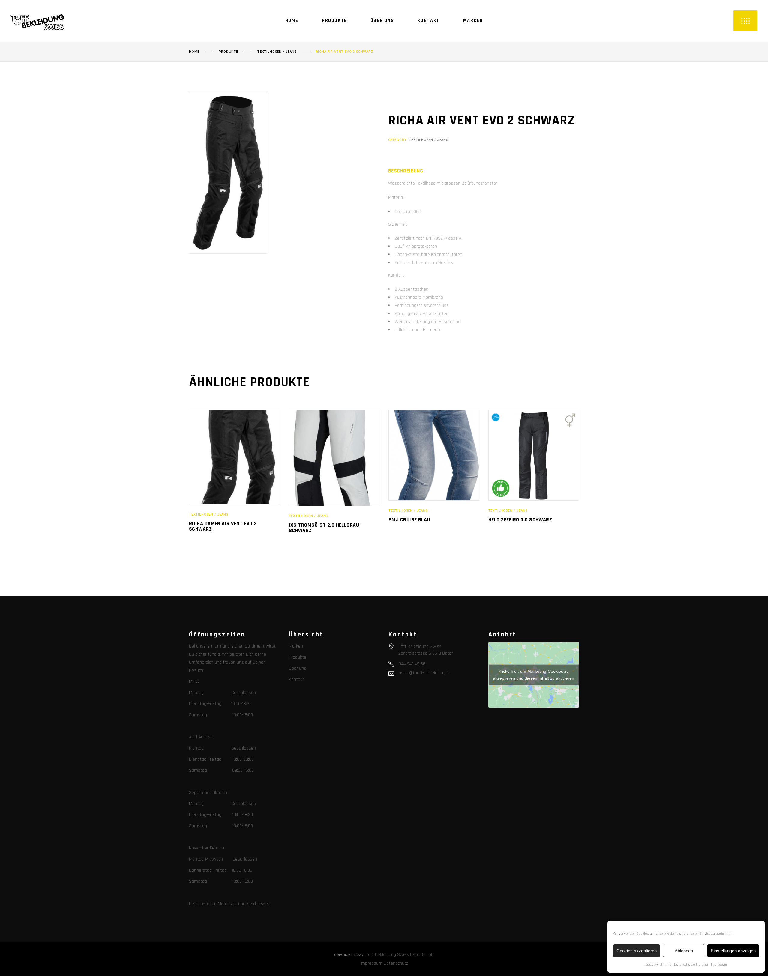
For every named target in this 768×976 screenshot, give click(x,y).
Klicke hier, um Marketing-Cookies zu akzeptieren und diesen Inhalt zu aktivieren (533, 675)
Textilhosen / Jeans (277, 52)
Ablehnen (684, 950)
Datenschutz (396, 963)
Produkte (228, 52)
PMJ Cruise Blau (409, 519)
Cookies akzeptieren (636, 950)
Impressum (719, 964)
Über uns (297, 668)
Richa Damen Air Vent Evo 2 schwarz (223, 526)
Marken (296, 646)
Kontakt (296, 679)
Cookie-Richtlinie (658, 964)
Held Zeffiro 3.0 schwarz (520, 519)
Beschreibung (405, 171)
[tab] (405, 171)
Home (194, 52)
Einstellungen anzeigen (733, 950)
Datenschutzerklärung (691, 964)
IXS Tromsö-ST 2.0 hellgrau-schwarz (325, 528)
